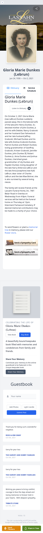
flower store (10, 232)
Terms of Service (28, 522)
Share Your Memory (16, 372)
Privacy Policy (14, 522)
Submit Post (21, 412)
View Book (12, 335)
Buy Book (25, 335)
